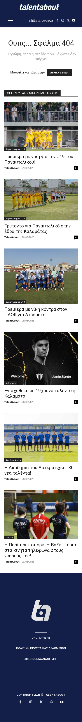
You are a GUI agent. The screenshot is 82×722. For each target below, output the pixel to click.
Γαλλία (9, 537)
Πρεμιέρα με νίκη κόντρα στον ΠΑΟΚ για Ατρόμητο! (35, 312)
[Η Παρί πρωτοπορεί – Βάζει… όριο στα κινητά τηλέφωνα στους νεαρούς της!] (41, 514)
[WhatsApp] (51, 702)
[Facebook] (57, 20)
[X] (68, 20)
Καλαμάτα (11, 383)
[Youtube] (73, 20)
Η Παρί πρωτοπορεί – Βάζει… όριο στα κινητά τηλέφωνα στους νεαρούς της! (40, 550)
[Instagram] (62, 20)
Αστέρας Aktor (13, 460)
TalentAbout (11, 168)
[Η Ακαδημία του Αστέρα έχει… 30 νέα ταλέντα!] (41, 437)
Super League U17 (15, 218)
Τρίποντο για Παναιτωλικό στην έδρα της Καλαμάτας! (37, 228)
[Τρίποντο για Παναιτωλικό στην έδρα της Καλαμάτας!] (41, 199)
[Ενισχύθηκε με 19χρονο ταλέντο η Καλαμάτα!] (41, 358)
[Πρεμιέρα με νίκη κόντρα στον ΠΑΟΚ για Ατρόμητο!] (41, 276)
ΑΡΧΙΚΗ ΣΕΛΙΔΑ (59, 72)
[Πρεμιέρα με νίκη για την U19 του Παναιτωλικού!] (41, 126)
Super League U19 (15, 149)
